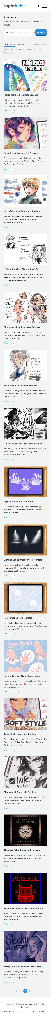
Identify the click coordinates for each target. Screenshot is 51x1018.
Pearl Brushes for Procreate (18, 617)
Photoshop (14, 692)
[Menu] (43, 6)
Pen (5, 53)
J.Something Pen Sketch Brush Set (21, 269)
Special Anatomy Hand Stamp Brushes (23, 676)
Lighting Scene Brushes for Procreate (23, 559)
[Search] (36, 6)
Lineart (19, 49)
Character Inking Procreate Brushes (22, 327)
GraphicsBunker (29, 1004)
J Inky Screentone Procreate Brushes (23, 443)
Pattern (38, 49)
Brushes (7, 111)
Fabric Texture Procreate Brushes (21, 94)
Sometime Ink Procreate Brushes (20, 385)
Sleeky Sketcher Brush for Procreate (22, 966)
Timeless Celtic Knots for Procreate (22, 850)
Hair (29, 44)
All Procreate (9, 44)
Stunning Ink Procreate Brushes (20, 792)
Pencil (36, 44)
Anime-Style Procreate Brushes (20, 734)
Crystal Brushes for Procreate (19, 501)
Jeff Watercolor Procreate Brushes (22, 211)
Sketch (21, 44)
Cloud (12, 53)
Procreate (10, 17)
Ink (42, 44)
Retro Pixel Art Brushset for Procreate (23, 908)
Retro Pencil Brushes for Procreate (22, 153)
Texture (29, 49)
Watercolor (9, 49)
